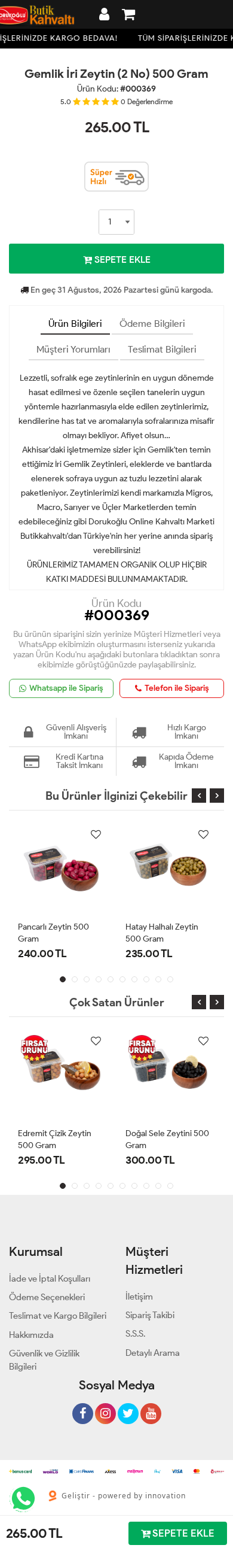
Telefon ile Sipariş (177, 688)
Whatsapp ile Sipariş (66, 688)
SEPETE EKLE (121, 259)
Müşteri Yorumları (73, 349)
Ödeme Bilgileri (152, 323)
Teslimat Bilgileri (162, 349)
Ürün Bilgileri (75, 323)
